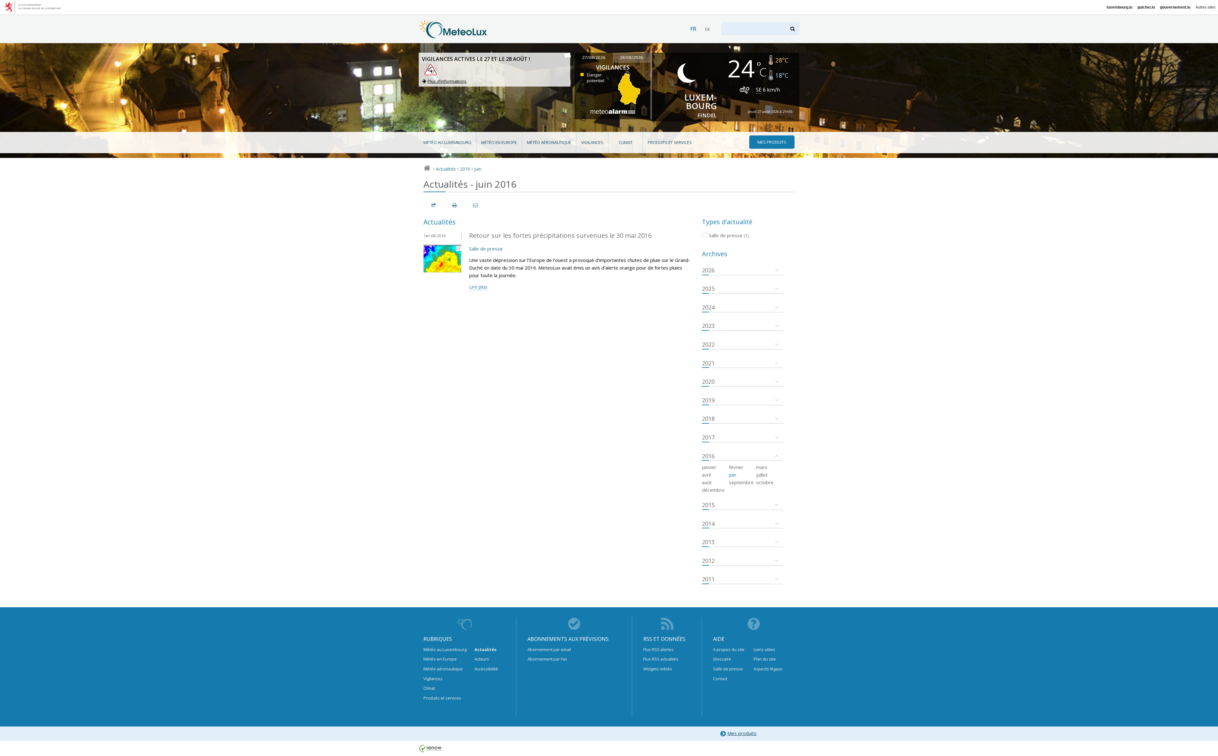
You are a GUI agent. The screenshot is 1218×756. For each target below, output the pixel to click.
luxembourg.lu (1119, 7)
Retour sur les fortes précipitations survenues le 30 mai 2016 (560, 235)
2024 (708, 307)
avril (706, 475)
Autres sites (1205, 7)
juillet (762, 475)
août (707, 482)
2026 (708, 270)
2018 (708, 418)
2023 (708, 325)
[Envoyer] (475, 205)
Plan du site (765, 659)
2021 (708, 363)
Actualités (446, 169)
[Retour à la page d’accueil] (453, 35)
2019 (708, 400)
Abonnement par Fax (547, 659)
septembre (741, 482)
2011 (708, 579)
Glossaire (722, 659)
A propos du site (728, 649)
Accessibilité (486, 669)
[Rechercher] (793, 28)
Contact (720, 678)
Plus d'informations (447, 81)
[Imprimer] (454, 205)
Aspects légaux (768, 669)
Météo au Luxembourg (447, 142)
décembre (713, 490)
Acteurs (482, 659)
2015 (708, 505)
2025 (708, 288)
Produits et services (670, 142)
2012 (708, 560)
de (707, 29)
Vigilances (592, 142)
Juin (477, 169)
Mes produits (741, 733)
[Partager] (433, 205)
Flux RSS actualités (660, 659)
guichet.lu (1146, 7)
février (736, 467)
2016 (465, 169)
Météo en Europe (499, 142)
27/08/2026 (594, 57)
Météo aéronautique (549, 142)
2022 (708, 344)
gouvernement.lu (1175, 7)
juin (732, 475)
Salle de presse (486, 248)
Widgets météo (657, 669)
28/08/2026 (631, 57)
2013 (708, 542)
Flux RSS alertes (658, 649)
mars (761, 467)
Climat (625, 142)
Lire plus (478, 287)
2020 (708, 381)
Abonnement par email (549, 649)
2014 (708, 523)
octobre (765, 482)
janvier (709, 467)
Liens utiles (764, 649)
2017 (708, 437)
